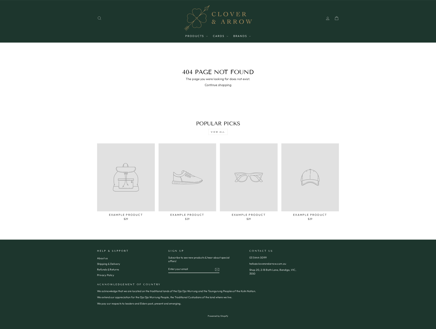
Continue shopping (218, 85)
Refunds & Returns (108, 269)
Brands (240, 36)
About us (102, 258)
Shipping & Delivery (108, 263)
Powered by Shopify (218, 316)
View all (218, 132)
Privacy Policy (105, 275)
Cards (219, 36)
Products (195, 36)
